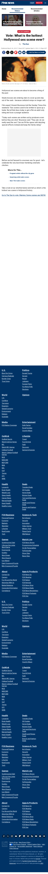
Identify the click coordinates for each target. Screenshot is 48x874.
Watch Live (27, 539)
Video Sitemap (13, 848)
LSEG (41, 863)
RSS (32, 836)
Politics (25, 370)
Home (4, 9)
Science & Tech (29, 515)
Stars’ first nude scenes (17, 181)
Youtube (16, 836)
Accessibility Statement (25, 846)
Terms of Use (13, 842)
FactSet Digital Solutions (29, 861)
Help (43, 844)
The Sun (25, 44)
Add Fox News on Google (37, 52)
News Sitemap (37, 846)
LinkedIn (24, 836)
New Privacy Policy (24, 842)
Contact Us (12, 846)
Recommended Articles (36, 10)
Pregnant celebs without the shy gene (22, 173)
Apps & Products (30, 571)
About (4, 571)
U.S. (4, 370)
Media (5, 422)
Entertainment (24, 31)
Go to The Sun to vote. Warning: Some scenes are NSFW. (24, 195)
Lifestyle (26, 436)
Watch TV (39, 3)
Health (5, 484)
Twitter (7, 52)
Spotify (40, 836)
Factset (37, 859)
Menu (45, 3)
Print (20, 52)
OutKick (5, 436)
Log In (32, 3)
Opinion (25, 395)
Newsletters (36, 836)
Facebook (3, 52)
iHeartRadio (44, 836)
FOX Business (8, 515)
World (4, 395)
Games (5, 539)
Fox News (7, 3)
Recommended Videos (17, 10)
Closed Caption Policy (34, 844)
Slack (28, 836)
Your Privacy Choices (19, 844)
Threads (12, 52)
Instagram (12, 836)
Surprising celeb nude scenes (19, 177)
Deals (24, 484)
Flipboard (16, 52)
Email (24, 52)
